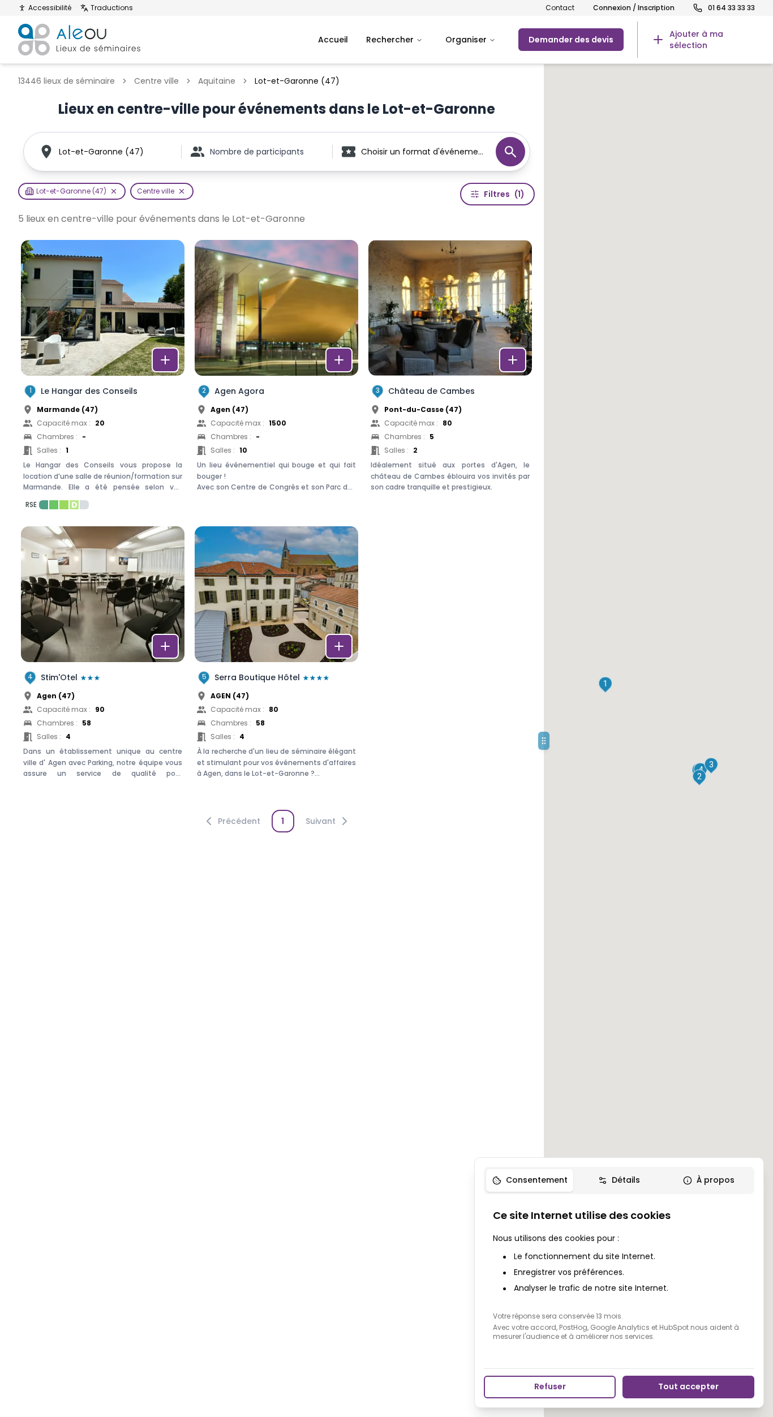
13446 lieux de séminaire (66, 81)
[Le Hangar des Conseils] (103, 378)
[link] (696, 40)
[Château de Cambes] (450, 378)
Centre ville (156, 81)
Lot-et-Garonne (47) (101, 151)
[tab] (529, 1180)
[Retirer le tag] (114, 191)
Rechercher (390, 39)
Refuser (550, 1386)
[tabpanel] (619, 1274)
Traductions (112, 7)
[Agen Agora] (276, 378)
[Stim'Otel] (103, 664)
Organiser (466, 39)
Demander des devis (571, 39)
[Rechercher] (510, 151)
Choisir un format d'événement (422, 151)
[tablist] (619, 1180)
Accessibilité (49, 7)
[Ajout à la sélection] (165, 360)
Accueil (333, 39)
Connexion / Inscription (634, 7)
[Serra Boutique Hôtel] (276, 664)
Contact (560, 7)
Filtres (504, 194)
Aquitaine (216, 81)
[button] (604, 684)
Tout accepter (688, 1386)
